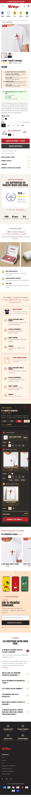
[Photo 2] (9, 55)
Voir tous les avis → (20, 210)
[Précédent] (1, 1)
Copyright (21, 783)
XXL (23, 125)
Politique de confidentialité (8, 766)
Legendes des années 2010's (20, 20)
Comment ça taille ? (15, 160)
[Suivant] (29, 1)
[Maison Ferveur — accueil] (14, 6)
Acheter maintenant (15, 146)
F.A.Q (3, 758)
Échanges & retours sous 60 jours (15, 168)
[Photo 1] (4, 55)
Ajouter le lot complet (15, 519)
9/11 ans (16, 480)
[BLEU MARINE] (6, 119)
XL (17, 125)
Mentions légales (6, 774)
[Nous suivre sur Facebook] (2, 779)
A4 (9, 134)
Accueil (3, 20)
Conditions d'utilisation (7, 771)
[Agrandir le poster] (4, 132)
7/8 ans (10, 480)
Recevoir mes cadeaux (15, 623)
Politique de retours (7, 768)
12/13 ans (23, 480)
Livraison (15, 164)
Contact (4, 760)
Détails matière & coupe (15, 157)
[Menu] (3, 6)
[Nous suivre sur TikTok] (11, 779)
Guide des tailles (26, 122)
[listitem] (2, 14)
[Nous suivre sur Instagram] (7, 779)
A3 (13, 134)
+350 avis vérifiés (17, 63)
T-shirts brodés (9, 20)
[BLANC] (2, 119)
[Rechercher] (24, 6)
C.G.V (3, 763)
